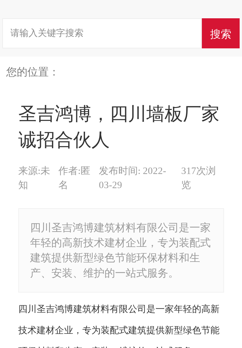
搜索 (220, 33)
